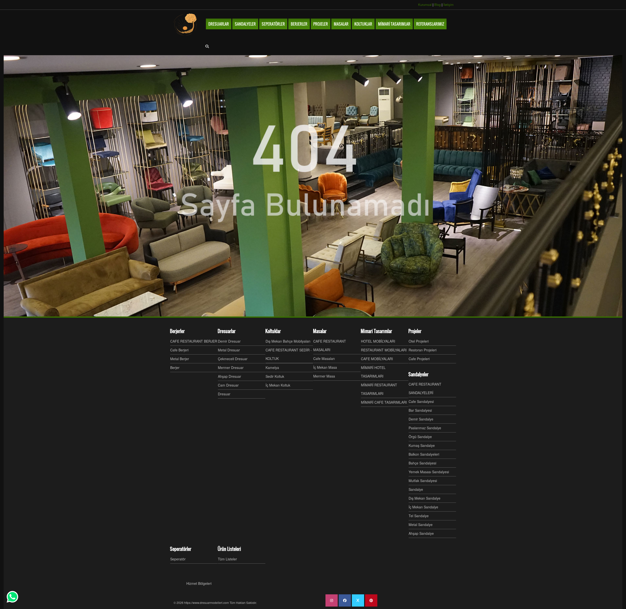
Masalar (319, 331)
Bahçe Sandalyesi (422, 463)
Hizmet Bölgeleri (199, 583)
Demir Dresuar (229, 341)
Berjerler (177, 331)
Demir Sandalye (421, 419)
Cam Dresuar (228, 385)
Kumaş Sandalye (422, 445)
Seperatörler (180, 549)
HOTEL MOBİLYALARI (378, 341)
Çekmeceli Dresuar (232, 358)
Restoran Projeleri (422, 349)
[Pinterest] (371, 600)
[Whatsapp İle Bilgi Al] (12, 597)
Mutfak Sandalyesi (423, 480)
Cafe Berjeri (179, 349)
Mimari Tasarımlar (376, 331)
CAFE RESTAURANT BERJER (193, 341)
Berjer (174, 367)
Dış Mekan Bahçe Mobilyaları (288, 341)
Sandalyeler (418, 374)
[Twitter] (358, 600)
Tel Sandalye (419, 515)
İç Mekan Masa (325, 367)
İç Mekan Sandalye (423, 506)
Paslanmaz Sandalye (425, 427)
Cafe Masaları (324, 358)
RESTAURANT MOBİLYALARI (384, 349)
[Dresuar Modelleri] (186, 24)
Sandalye (416, 489)
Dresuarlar (226, 331)
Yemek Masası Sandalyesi (429, 471)
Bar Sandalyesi (420, 410)
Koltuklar (273, 331)
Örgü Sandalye (420, 436)
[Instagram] (331, 600)
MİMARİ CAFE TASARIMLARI (384, 402)
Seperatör (178, 558)
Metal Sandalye (421, 524)
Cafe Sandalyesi (421, 401)
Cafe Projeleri (419, 358)
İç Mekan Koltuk (278, 385)
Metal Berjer (179, 358)
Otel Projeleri (419, 341)
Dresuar (224, 393)
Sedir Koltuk (275, 376)
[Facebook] (345, 600)
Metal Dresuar (229, 349)
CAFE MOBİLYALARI (377, 358)
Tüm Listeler (227, 558)
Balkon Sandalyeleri (424, 454)
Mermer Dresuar (231, 367)
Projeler (414, 331)
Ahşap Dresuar (229, 376)
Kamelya (272, 367)
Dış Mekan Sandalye (424, 498)
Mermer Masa (324, 376)
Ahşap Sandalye (421, 533)
